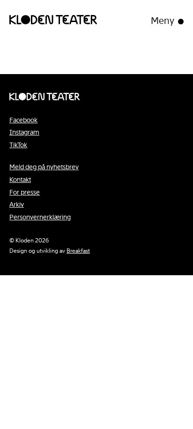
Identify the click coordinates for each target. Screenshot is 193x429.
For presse (24, 192)
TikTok (18, 145)
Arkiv (16, 204)
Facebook (23, 120)
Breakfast (78, 251)
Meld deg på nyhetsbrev (44, 167)
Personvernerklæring (40, 217)
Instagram (24, 132)
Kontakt (20, 179)
